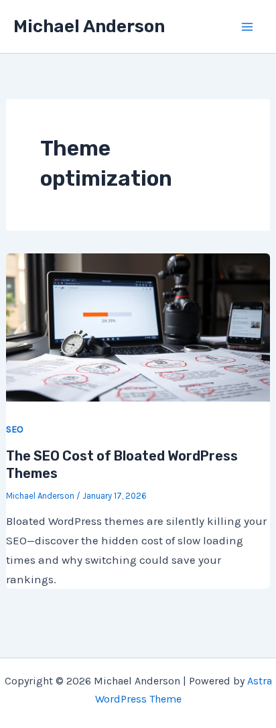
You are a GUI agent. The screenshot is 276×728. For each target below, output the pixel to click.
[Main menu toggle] (247, 26)
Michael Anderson (89, 26)
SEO (14, 429)
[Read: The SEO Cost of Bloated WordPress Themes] (138, 325)
